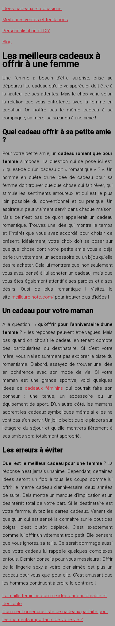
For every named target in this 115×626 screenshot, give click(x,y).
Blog (7, 41)
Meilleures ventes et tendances (35, 19)
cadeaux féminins (44, 388)
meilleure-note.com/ (32, 297)
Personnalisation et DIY (26, 30)
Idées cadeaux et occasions (32, 8)
